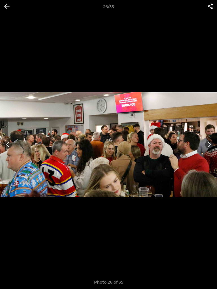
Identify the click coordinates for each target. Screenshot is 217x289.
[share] (210, 7)
